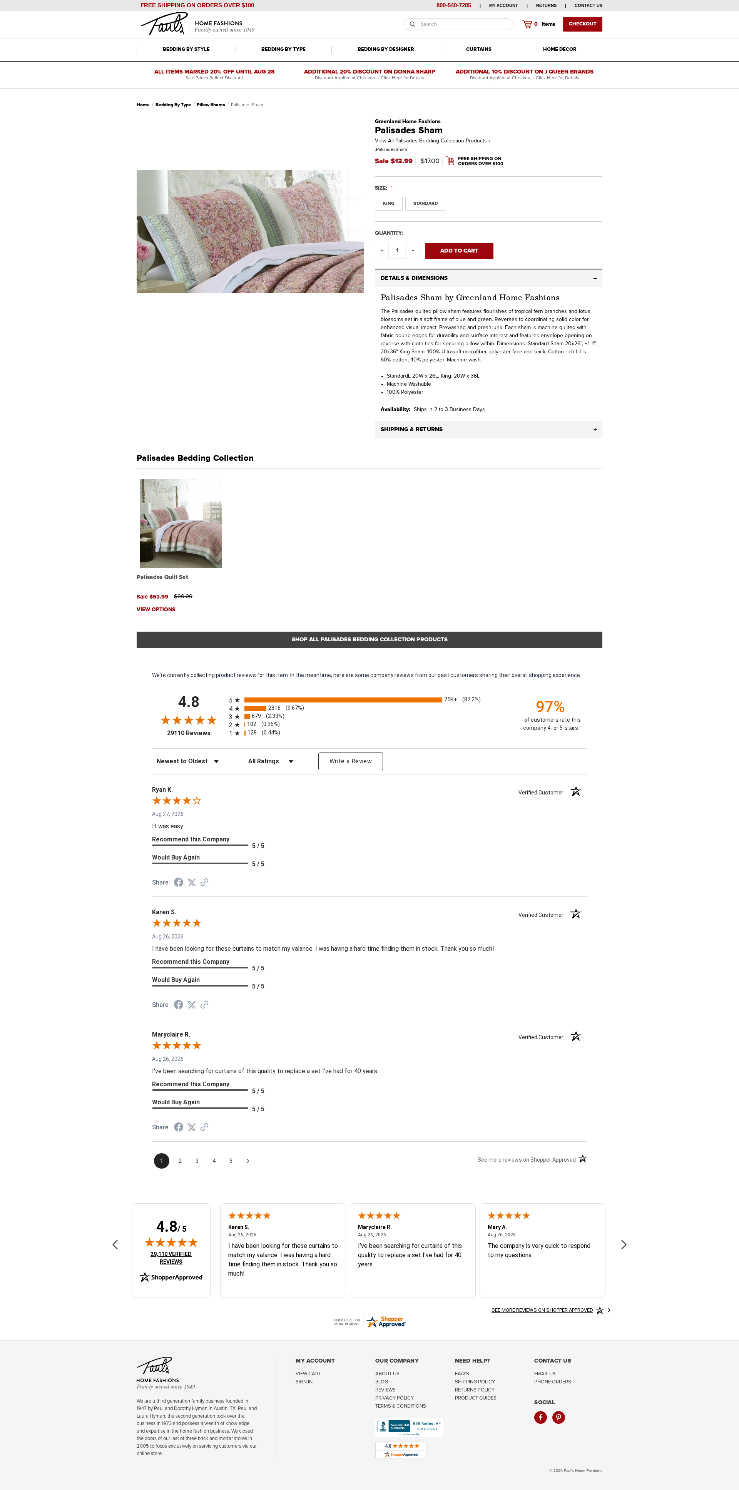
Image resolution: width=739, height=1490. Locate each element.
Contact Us (588, 5)
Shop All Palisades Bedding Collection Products (370, 639)
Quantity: (389, 233)
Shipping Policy (475, 1382)
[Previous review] (115, 1246)
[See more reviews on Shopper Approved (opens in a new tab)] (204, 883)
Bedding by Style (186, 49)
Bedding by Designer (386, 49)
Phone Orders (552, 1382)
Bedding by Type (283, 49)
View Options (156, 609)
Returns (546, 5)
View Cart (308, 1373)
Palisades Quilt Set (162, 577)
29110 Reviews (196, 733)
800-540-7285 (453, 5)
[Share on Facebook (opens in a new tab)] (178, 883)
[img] (171, 1242)
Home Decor (560, 49)
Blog (381, 1382)
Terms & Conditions (400, 1406)
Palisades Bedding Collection (195, 458)
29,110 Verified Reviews (176, 1258)
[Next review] (623, 1246)
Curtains (479, 49)
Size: (382, 188)
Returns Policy (475, 1390)
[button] (488, 278)
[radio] (369, 699)
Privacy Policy (394, 1398)
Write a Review (350, 761)
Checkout (583, 24)
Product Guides (476, 1398)
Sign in (304, 1382)
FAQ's (462, 1373)
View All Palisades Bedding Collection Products (432, 141)
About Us (387, 1373)
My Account (503, 5)
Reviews (385, 1390)
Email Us (545, 1373)
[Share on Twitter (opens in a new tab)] (191, 883)
